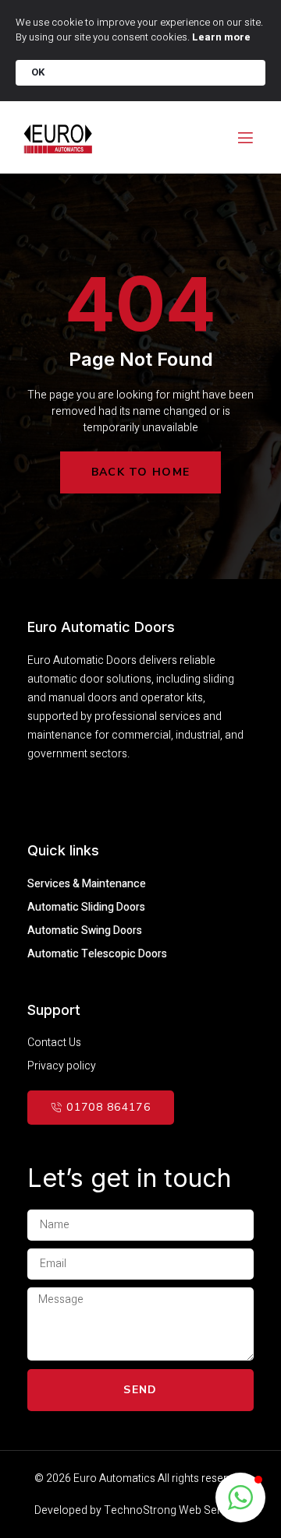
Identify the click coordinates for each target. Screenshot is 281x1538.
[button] (240, 1497)
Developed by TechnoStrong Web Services (140, 1510)
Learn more (221, 37)
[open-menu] (244, 138)
